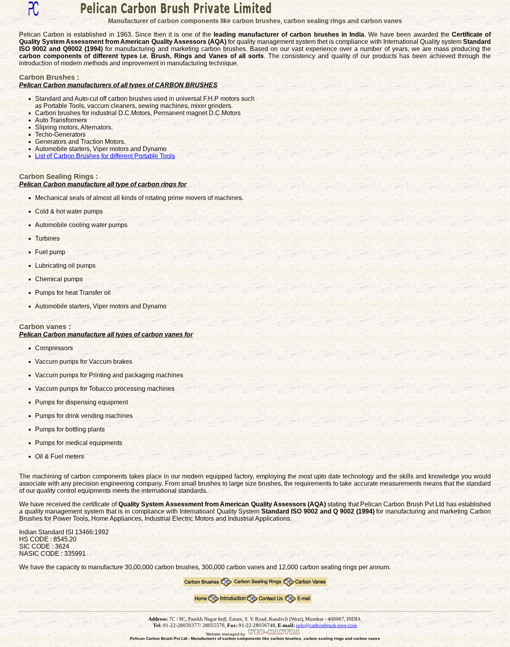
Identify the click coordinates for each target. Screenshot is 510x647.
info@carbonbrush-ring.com (326, 625)
